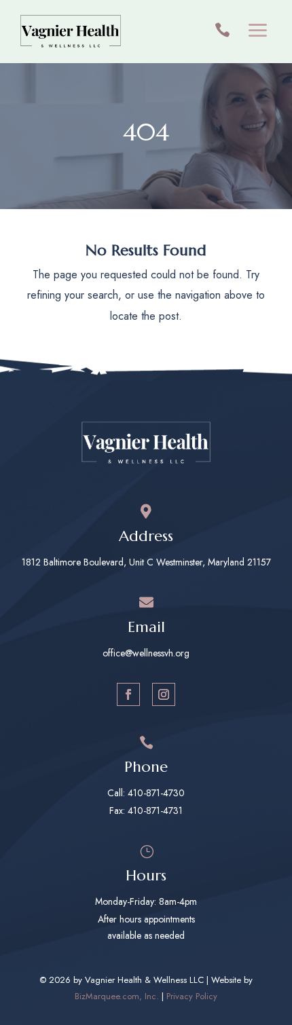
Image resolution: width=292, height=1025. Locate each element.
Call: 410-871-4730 (146, 793)
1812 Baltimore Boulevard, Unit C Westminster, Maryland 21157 (146, 562)
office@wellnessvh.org (146, 653)
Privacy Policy (191, 996)
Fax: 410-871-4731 (146, 810)
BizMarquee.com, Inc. (117, 996)
